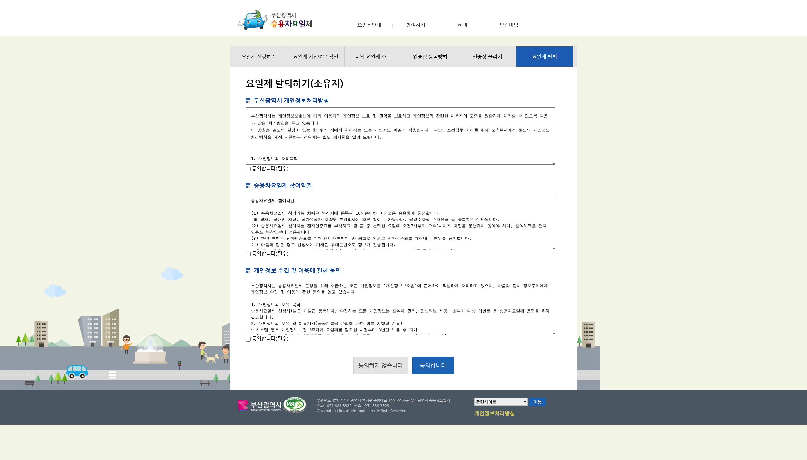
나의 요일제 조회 (373, 57)
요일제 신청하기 (258, 57)
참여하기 (415, 25)
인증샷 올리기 (487, 57)
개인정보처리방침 (494, 413)
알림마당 (509, 25)
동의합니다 (433, 365)
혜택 (462, 25)
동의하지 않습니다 (380, 365)
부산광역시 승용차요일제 (276, 20)
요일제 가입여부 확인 (315, 57)
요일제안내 (369, 25)
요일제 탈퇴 (544, 57)
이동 (537, 402)
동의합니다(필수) (270, 168)
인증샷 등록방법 (430, 57)
